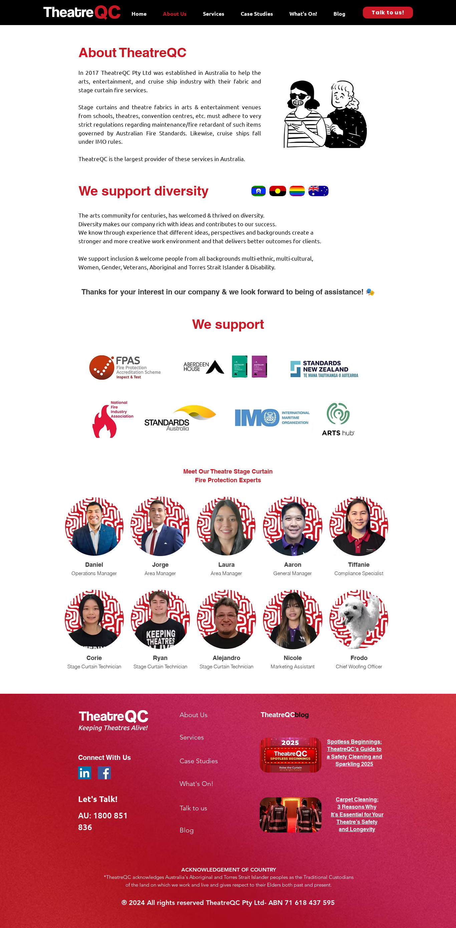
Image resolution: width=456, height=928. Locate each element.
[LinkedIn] (84, 772)
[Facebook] (104, 772)
